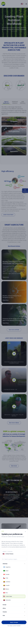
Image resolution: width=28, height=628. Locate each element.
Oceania (5, 612)
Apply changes (14, 622)
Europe (4, 604)
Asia (4, 615)
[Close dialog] (25, 531)
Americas (5, 563)
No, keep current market (14, 625)
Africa (4, 608)
